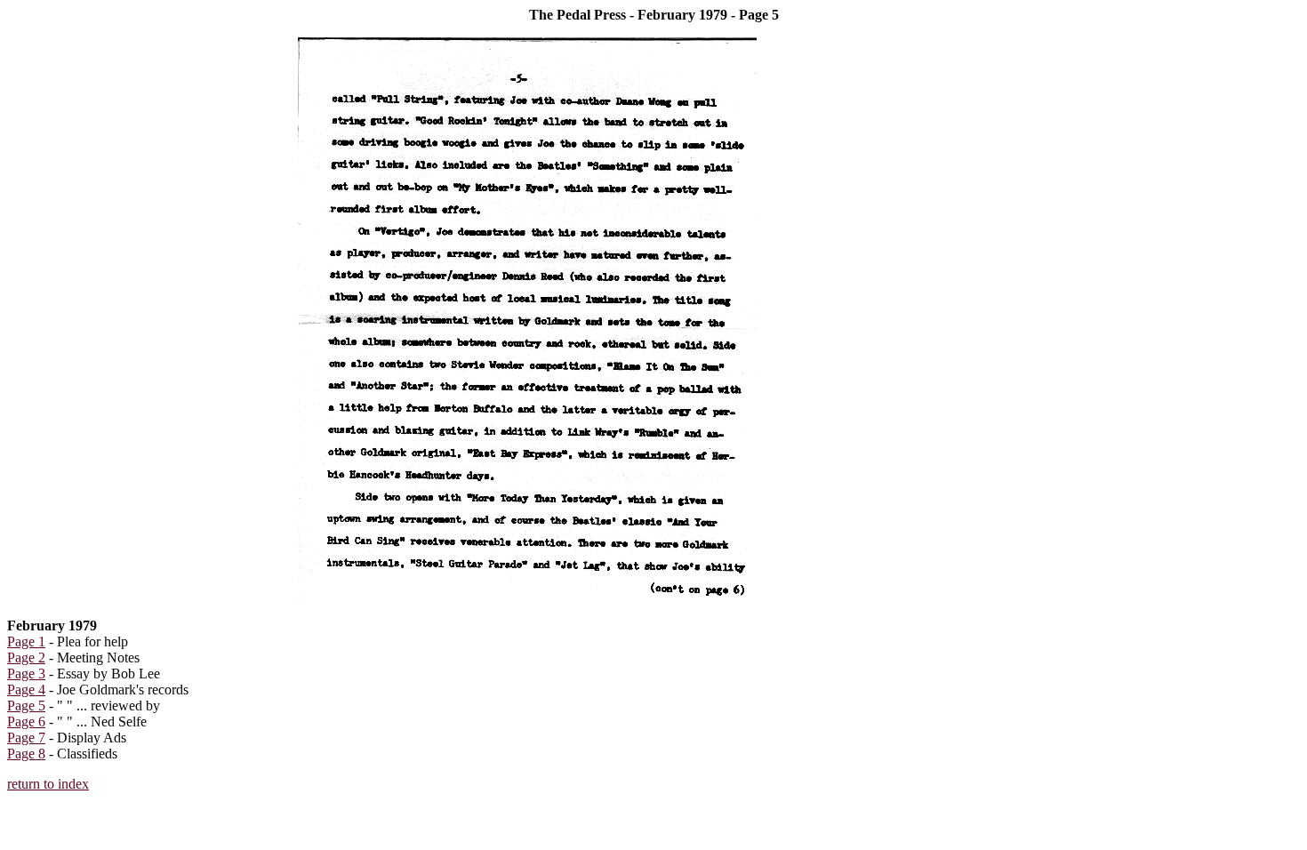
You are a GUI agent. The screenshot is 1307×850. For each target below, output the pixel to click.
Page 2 (26, 657)
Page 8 (26, 753)
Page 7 (26, 737)
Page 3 (26, 673)
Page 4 (26, 689)
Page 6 (26, 721)
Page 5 (26, 705)
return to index (48, 783)
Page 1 (26, 641)
